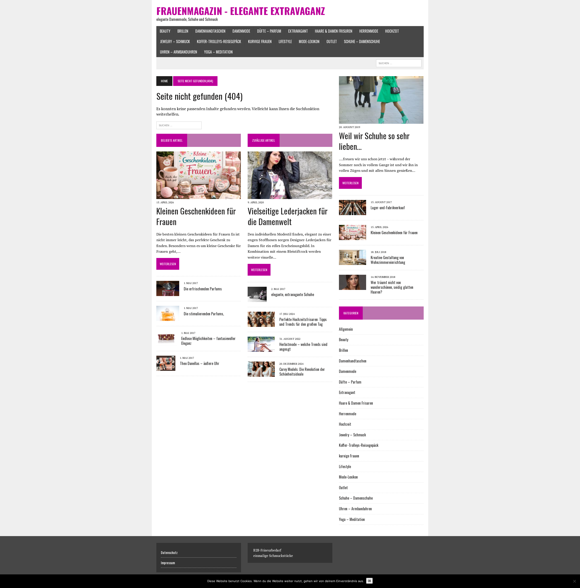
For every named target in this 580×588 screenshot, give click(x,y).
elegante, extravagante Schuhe (292, 294)
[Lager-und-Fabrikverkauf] (352, 212)
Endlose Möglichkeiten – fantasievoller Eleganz (208, 341)
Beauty (165, 31)
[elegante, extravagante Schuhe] (257, 298)
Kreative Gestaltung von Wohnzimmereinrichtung (388, 260)
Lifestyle (285, 41)
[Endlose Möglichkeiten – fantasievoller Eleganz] (166, 342)
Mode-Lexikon (309, 41)
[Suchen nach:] (179, 124)
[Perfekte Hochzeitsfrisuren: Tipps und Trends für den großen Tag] (261, 323)
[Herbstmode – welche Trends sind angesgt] (261, 348)
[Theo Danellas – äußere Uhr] (165, 367)
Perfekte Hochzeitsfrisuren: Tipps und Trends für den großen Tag (303, 322)
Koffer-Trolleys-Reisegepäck (219, 41)
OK (369, 580)
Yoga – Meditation (218, 52)
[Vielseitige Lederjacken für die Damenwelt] (290, 195)
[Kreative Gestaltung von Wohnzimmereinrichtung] (352, 262)
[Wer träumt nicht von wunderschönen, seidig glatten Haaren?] (352, 286)
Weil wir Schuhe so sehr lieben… (374, 140)
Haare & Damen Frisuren (333, 31)
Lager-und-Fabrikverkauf (388, 207)
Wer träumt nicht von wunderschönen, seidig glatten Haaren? (392, 287)
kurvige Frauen (260, 41)
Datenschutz (169, 552)
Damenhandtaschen (210, 31)
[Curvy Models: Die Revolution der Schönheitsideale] (261, 373)
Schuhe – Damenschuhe (362, 41)
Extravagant (298, 31)
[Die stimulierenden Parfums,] (167, 318)
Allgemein (346, 329)
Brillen (182, 31)
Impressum (168, 562)
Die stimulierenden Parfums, (204, 313)
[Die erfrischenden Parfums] (167, 293)
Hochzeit (392, 31)
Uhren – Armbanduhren (178, 52)
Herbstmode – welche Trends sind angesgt (303, 347)
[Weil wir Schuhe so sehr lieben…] (381, 120)
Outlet (331, 41)
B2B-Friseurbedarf (267, 550)
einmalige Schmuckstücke (273, 555)
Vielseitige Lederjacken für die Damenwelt (288, 216)
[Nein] (574, 581)
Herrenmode (368, 31)
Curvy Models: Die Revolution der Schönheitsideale (302, 372)
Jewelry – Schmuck (175, 41)
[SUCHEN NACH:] (398, 62)
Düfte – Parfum (269, 31)
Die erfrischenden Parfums (203, 289)
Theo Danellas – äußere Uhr (199, 363)
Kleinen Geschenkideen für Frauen (196, 216)
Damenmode (241, 31)
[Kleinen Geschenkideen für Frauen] (198, 195)
